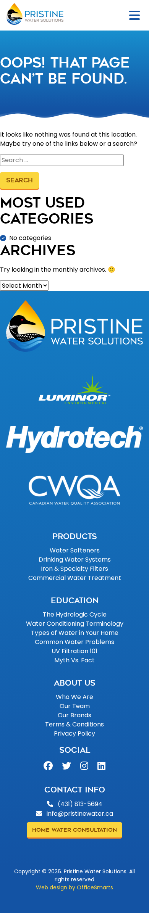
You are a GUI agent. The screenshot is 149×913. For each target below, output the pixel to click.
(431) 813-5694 (79, 804)
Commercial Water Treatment (74, 577)
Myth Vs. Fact (74, 660)
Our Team (75, 706)
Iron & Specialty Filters (74, 568)
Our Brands (74, 715)
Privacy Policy (74, 733)
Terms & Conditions (74, 724)
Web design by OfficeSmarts (74, 887)
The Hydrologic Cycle (75, 614)
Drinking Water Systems (75, 559)
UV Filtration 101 (74, 651)
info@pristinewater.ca (80, 813)
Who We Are (74, 696)
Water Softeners (75, 550)
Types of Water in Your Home (74, 632)
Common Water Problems (74, 642)
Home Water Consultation (74, 830)
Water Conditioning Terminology (74, 623)
